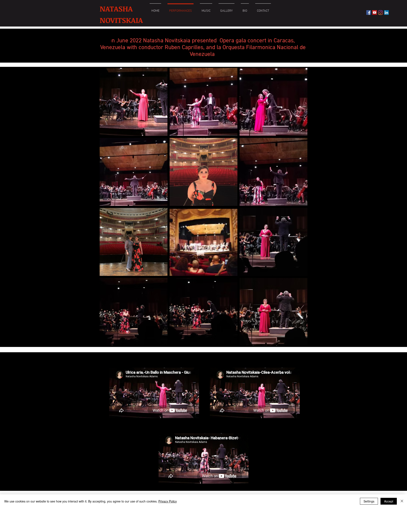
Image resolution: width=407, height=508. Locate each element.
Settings (369, 501)
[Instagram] (380, 12)
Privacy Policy (167, 501)
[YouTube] (374, 12)
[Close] (401, 501)
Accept (388, 501)
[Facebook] (368, 12)
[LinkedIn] (386, 12)
